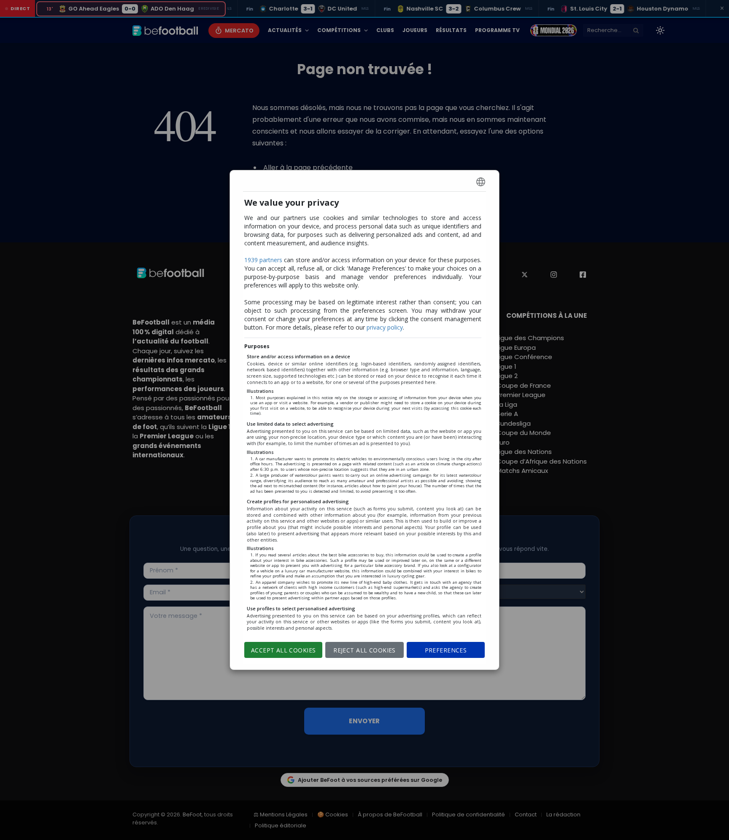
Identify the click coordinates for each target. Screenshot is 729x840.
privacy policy (385, 327)
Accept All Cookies (283, 650)
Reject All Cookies (364, 650)
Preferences (446, 650)
